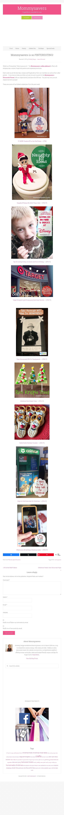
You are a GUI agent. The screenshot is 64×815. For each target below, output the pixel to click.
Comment (6, 580)
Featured (10, 559)
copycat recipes (24, 757)
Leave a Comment (41, 59)
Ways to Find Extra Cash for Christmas (28, 501)
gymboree (51, 759)
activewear (16, 753)
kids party (32, 765)
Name (5, 597)
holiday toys (54, 762)
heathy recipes (49, 762)
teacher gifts (38, 768)
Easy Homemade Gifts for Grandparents (28, 359)
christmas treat (27, 753)
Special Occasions (16, 559)
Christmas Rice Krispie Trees (28, 401)
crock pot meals (45, 756)
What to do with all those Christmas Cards (28, 550)
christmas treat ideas (39, 753)
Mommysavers (32, 8)
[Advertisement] (32, 33)
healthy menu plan (41, 762)
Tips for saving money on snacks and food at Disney (28, 262)
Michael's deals (37, 765)
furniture (36, 759)
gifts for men (41, 759)
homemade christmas (14, 765)
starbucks (21, 768)
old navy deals (48, 765)
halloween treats (27, 762)
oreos (52, 765)
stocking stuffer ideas (29, 768)
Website (5, 612)
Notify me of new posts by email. (12, 628)
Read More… (36, 655)
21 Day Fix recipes (10, 753)
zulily (32, 770)
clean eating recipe (51, 753)
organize (56, 765)
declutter (8, 759)
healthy (35, 762)
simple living (15, 768)
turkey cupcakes (44, 768)
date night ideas (53, 757)
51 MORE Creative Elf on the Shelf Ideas (29, 141)
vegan (50, 768)
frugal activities (25, 759)
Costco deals (32, 756)
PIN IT (44, 203)
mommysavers (58, 559)
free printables (19, 759)
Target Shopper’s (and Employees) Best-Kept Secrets (28, 300)
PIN (45, 141)
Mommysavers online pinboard (40, 66)
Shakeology (8, 768)
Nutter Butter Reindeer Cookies (29, 443)
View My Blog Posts (32, 658)
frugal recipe (31, 759)
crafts (39, 756)
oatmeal (43, 765)
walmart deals (54, 768)
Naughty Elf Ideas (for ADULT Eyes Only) (28, 203)
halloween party (16, 762)
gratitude (46, 759)
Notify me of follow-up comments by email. (15, 622)
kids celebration (26, 765)
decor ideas (13, 759)
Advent (20, 753)
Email (5, 605)
